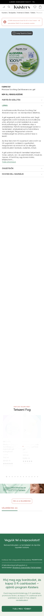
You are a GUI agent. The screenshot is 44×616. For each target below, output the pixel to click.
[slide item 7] (23, 476)
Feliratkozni (37, 560)
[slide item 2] (9, 476)
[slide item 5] (18, 476)
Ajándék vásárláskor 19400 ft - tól (22, 2)
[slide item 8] (26, 476)
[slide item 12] (37, 476)
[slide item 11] (35, 476)
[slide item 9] (29, 476)
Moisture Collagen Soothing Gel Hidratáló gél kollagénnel (11, 448)
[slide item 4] (15, 476)
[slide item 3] (12, 476)
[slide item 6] (20, 476)
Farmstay (6, 87)
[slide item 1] (6, 476)
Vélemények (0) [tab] (9, 508)
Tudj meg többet (22, 609)
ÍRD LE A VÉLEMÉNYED (22, 501)
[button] (22, 100)
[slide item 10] (32, 476)
